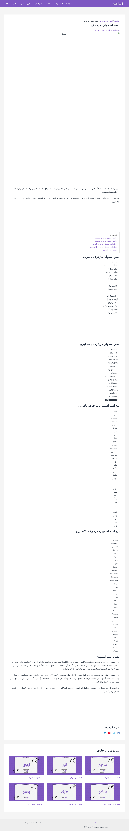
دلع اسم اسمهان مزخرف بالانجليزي (103, 247)
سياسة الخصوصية (30, 822)
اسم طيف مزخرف (74, 804)
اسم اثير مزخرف (75, 777)
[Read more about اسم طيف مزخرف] (64, 792)
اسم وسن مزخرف (36, 804)
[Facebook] (119, 733)
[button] (7, 3)
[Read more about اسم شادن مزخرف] (102, 792)
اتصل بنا (38, 822)
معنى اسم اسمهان (109, 250)
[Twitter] (114, 733)
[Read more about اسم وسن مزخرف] (26, 792)
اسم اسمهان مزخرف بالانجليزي (104, 241)
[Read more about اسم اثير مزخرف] (64, 765)
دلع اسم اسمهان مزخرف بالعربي (104, 244)
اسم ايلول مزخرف (36, 777)
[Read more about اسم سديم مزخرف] (102, 765)
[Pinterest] (109, 733)
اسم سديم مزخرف (112, 777)
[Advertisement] (64, 219)
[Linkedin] (105, 733)
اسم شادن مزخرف (112, 804)
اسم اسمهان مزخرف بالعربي (105, 238)
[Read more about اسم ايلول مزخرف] (26, 765)
